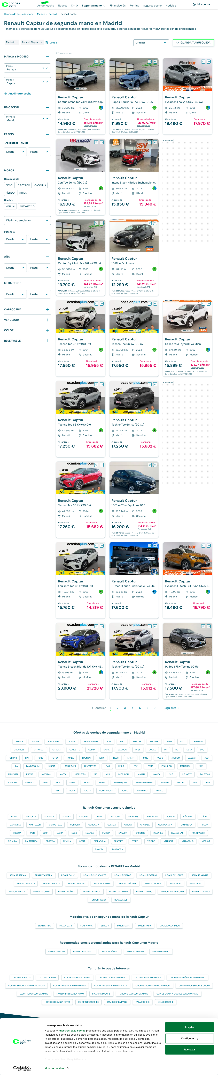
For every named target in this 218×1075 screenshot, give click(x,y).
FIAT (27, 758)
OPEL (171, 774)
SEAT (58, 782)
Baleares (133, 816)
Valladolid (187, 841)
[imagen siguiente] (102, 74)
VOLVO (124, 790)
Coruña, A (93, 824)
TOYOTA (87, 790)
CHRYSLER (39, 749)
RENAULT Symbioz (92, 891)
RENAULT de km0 (56, 951)
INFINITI (130, 758)
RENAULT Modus (153, 883)
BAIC (122, 741)
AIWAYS (35, 741)
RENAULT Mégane (127, 883)
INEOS (116, 758)
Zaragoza (117, 849)
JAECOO (176, 758)
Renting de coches (88, 1002)
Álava (14, 816)
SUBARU (165, 782)
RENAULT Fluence (174, 875)
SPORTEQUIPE (120, 782)
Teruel (135, 841)
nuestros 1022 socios (72, 1030)
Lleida (60, 833)
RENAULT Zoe (120, 899)
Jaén (32, 833)
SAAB (45, 782)
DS (176, 749)
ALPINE (71, 741)
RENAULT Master (102, 883)
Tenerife (118, 841)
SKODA (87, 782)
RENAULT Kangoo (26, 883)
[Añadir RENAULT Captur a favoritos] (96, 62)
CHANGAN (198, 741)
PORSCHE (12, 782)
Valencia (168, 841)
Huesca (17, 833)
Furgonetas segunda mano (133, 993)
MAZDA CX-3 (65, 925)
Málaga (89, 833)
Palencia (158, 833)
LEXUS (121, 766)
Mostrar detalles (54, 1068)
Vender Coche (165, 1002)
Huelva (204, 824)
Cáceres (187, 816)
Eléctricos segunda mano (34, 993)
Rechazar (189, 1049)
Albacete (31, 816)
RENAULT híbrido (110, 951)
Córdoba (75, 824)
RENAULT (29, 782)
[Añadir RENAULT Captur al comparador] (102, 62)
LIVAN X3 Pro (44, 925)
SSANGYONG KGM (144, 782)
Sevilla (67, 841)
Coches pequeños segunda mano (187, 977)
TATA (208, 782)
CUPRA (91, 749)
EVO (202, 749)
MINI (108, 774)
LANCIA (51, 766)
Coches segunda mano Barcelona (26, 985)
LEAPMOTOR (90, 766)
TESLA (58, 790)
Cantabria (15, 824)
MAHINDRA (185, 766)
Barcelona (152, 816)
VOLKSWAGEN (106, 790)
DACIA (107, 749)
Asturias (84, 816)
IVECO (160, 758)
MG (95, 774)
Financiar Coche (101, 993)
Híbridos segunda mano (57, 1002)
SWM (194, 782)
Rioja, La (12, 841)
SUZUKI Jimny (144, 925)
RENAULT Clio (68, 875)
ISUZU (145, 758)
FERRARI (13, 758)
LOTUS (150, 766)
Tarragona (100, 841)
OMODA (156, 774)
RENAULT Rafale (17, 891)
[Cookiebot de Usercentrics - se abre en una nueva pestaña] (22, 1068)
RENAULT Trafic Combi (172, 891)
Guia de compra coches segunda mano (177, 993)
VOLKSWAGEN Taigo (170, 925)
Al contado (11, 142)
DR (165, 749)
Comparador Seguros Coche (194, 985)
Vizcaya (206, 841)
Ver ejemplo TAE (90, 126)
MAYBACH (46, 774)
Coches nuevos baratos (148, 977)
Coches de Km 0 (47, 977)
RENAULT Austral (44, 875)
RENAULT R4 (175, 883)
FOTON (55, 758)
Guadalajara (165, 824)
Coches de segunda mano (112, 977)
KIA (16, 766)
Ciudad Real (55, 824)
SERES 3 (105, 925)
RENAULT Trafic (144, 891)
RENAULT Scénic (66, 891)
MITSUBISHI (123, 774)
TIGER (72, 790)
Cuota (24, 142)
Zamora (99, 849)
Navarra (123, 833)
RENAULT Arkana (18, 875)
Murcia (106, 833)
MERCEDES (80, 774)
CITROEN (56, 749)
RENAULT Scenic (41, 891)
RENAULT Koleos (51, 883)
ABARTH (19, 741)
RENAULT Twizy (98, 899)
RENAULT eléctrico (83, 951)
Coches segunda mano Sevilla (110, 985)
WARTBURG (142, 790)
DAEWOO (122, 749)
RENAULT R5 (195, 883)
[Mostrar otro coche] (80, 88)
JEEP (207, 758)
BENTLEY (137, 741)
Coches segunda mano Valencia (153, 985)
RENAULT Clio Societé (94, 875)
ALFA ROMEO (54, 741)
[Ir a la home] (11, 4)
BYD (182, 741)
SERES (72, 782)
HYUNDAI (86, 758)
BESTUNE (154, 741)
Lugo (74, 833)
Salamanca (31, 841)
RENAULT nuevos (135, 951)
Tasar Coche (143, 1002)
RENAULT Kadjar (200, 875)
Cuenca (111, 824)
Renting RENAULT (161, 951)
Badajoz (115, 816)
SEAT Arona (86, 925)
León (45, 833)
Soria (82, 841)
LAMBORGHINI (33, 766)
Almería (66, 816)
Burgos (171, 816)
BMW (169, 741)
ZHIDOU (159, 790)
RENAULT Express (148, 875)
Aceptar (189, 1027)
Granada (145, 824)
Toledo (151, 841)
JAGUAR (192, 758)
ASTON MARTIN (91, 741)
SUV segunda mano (117, 1002)
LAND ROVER (70, 766)
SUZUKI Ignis (123, 925)
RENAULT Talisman (118, 891)
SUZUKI (180, 782)
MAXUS (29, 774)
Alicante (49, 816)
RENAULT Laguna (76, 883)
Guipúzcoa (186, 824)
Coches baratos (21, 977)
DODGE (152, 749)
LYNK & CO (166, 766)
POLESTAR (205, 774)
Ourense (140, 833)
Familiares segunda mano (70, 993)
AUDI (109, 741)
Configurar (187, 1038)
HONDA (70, 758)
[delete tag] (17, 42)
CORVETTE (74, 749)
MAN (201, 766)
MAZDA (63, 774)
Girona (128, 824)
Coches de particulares (77, 977)
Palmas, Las (177, 833)
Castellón (35, 824)
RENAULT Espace (122, 875)
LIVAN (135, 766)
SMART (102, 782)
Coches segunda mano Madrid (69, 985)
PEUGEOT (187, 774)
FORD (40, 758)
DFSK (137, 749)
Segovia (50, 841)
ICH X (101, 758)
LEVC (107, 766)
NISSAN (141, 774)
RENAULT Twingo (200, 891)
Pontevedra (198, 833)
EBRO (189, 749)
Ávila (100, 816)
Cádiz (204, 816)
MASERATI (13, 774)
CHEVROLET (20, 749)
